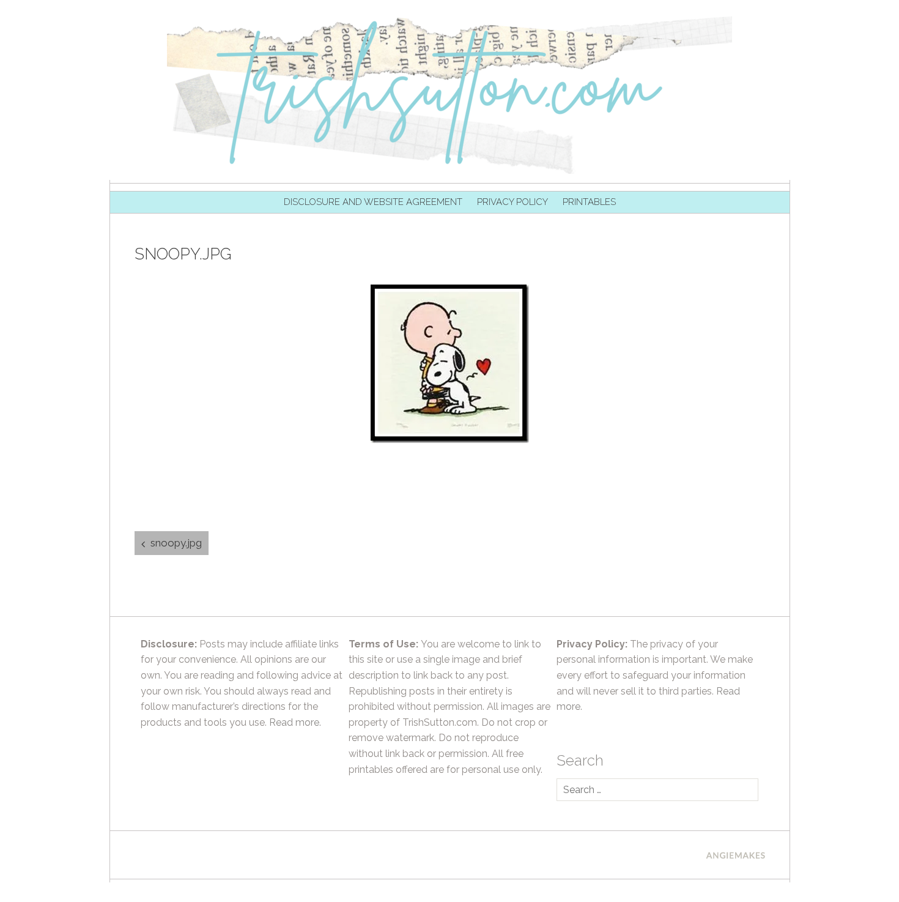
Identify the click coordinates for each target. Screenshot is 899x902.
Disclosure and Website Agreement (373, 201)
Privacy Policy (512, 201)
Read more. (295, 722)
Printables (589, 201)
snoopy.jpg (176, 543)
